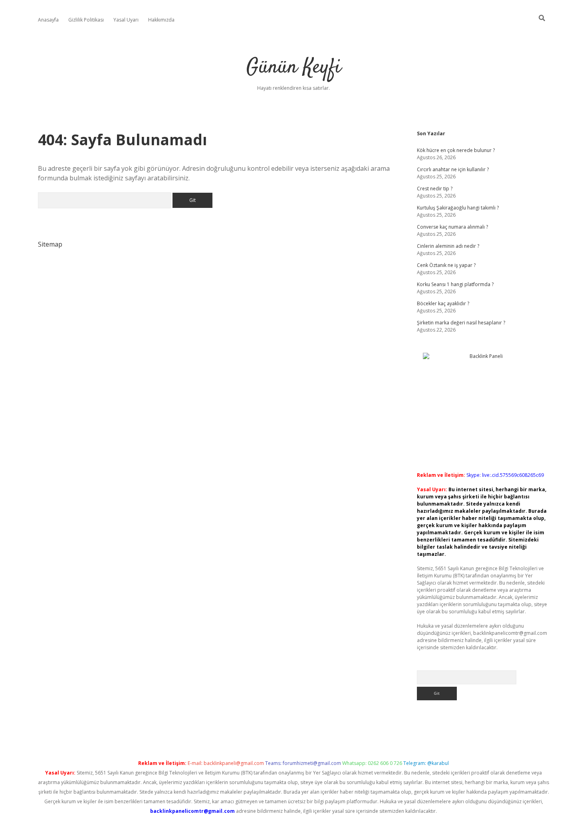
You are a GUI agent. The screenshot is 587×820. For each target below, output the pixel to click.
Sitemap (50, 244)
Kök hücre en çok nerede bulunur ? (456, 150)
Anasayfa (48, 19)
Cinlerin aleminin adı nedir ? (448, 246)
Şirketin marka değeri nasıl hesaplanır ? (461, 322)
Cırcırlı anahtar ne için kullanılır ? (453, 169)
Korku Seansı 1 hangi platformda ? (455, 284)
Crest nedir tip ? (434, 188)
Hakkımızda (161, 19)
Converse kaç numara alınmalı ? (452, 226)
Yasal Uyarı (126, 19)
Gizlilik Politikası (86, 19)
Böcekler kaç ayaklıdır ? (443, 303)
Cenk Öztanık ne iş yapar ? (446, 265)
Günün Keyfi (293, 67)
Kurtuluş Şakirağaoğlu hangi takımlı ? (458, 207)
